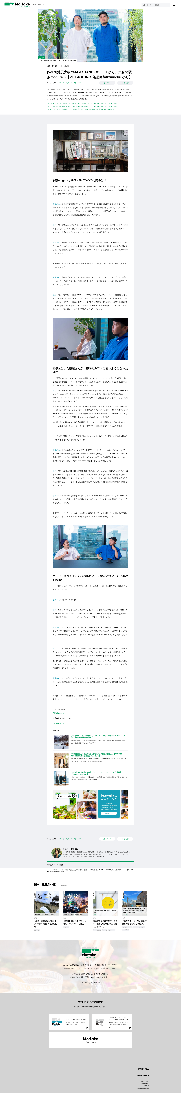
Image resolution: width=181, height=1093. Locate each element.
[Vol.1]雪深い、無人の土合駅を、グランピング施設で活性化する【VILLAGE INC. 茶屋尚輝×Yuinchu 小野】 (82, 103)
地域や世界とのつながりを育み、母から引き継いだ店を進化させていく (105, 924)
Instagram (61, 713)
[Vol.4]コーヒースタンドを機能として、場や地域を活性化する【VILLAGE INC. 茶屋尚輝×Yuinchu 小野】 (81, 109)
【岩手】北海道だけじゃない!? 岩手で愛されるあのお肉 (45, 924)
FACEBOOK (142, 1069)
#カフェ (104, 930)
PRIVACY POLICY (144, 1081)
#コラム (36, 930)
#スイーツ (112, 930)
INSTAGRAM (142, 1075)
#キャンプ (77, 83)
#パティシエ (97, 930)
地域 (67, 66)
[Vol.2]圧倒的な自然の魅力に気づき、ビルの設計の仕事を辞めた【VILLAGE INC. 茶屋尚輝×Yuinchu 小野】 (82, 106)
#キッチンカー (127, 927)
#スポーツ (126, 929)
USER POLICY (145, 1083)
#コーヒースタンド (65, 83)
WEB (55, 713)
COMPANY (146, 1085)
